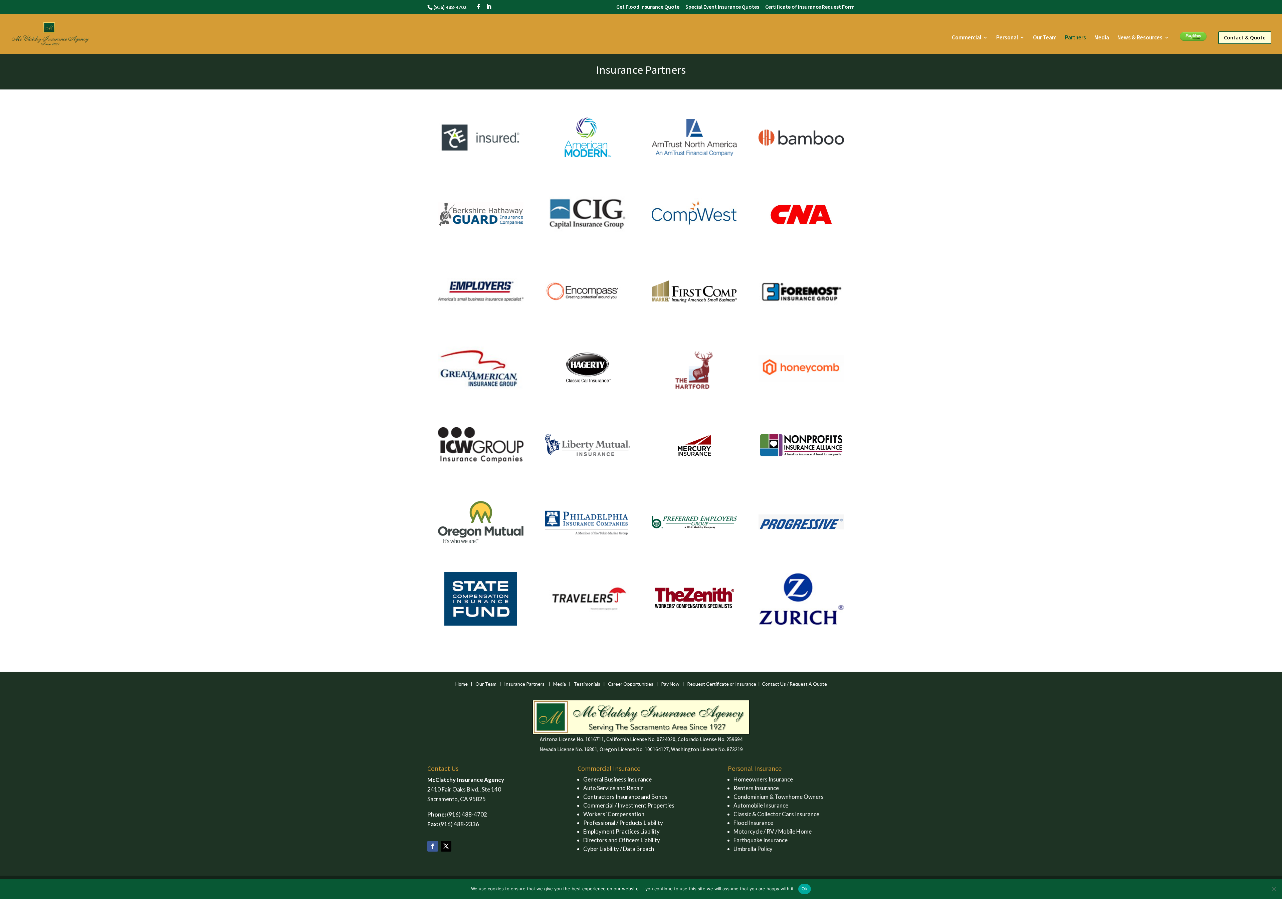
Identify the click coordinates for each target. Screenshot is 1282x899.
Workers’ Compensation (613, 814)
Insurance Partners (524, 684)
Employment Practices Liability (621, 831)
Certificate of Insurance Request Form (810, 7)
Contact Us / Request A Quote (794, 684)
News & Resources (1139, 38)
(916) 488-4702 (467, 814)
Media (1101, 38)
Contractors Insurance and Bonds (625, 796)
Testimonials (587, 684)
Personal (1007, 38)
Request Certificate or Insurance (721, 684)
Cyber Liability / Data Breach (618, 848)
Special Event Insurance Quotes (722, 7)
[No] (1273, 889)
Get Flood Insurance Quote (647, 7)
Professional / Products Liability (623, 822)
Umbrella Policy (753, 848)
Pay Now (1191, 38)
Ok (805, 888)
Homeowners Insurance (763, 779)
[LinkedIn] (488, 7)
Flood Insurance (753, 822)
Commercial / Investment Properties (628, 805)
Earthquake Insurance (760, 840)
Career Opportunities (630, 684)
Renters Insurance (756, 788)
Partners (1075, 38)
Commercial (966, 38)
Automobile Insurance (760, 805)
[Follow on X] (446, 846)
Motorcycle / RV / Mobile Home (772, 831)
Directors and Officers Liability (621, 840)
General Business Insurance (617, 779)
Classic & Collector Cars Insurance (776, 814)
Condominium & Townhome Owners (778, 796)
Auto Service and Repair (613, 788)
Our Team (1045, 38)
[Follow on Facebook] (432, 846)
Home (461, 684)
